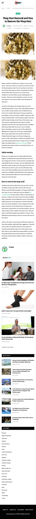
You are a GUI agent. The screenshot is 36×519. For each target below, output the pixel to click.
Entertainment (6, 444)
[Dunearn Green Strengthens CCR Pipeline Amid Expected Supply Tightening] (6, 362)
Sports (3, 493)
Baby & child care (6, 468)
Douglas (9, 26)
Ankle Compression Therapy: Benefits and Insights (16, 311)
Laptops (4, 441)
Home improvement (7, 482)
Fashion (4, 446)
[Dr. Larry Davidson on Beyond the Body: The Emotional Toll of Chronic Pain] (18, 325)
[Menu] (3, 3)
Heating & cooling (6, 479)
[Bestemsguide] (18, 3)
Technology (5, 495)
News (3, 487)
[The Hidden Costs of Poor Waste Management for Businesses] (6, 410)
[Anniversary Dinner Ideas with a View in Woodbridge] (6, 420)
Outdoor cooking (6, 460)
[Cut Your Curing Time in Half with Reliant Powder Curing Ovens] (6, 401)
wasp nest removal (21, 143)
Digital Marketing (6, 435)
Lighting (4, 457)
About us (5, 509)
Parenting (4, 490)
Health (18, 13)
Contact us (13, 509)
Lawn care (4, 454)
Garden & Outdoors (7, 452)
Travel (3, 498)
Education (4, 438)
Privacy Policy (29, 509)
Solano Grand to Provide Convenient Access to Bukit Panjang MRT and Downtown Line (22, 371)
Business (4, 433)
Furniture (4, 476)
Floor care (4, 473)
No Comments (17, 28)
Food (3, 449)
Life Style (4, 484)
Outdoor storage (6, 463)
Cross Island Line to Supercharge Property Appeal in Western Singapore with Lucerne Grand (23, 390)
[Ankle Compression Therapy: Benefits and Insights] (18, 299)
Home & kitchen (6, 471)
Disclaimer (21, 509)
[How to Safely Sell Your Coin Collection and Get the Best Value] (6, 382)
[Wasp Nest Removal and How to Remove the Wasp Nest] (18, 43)
